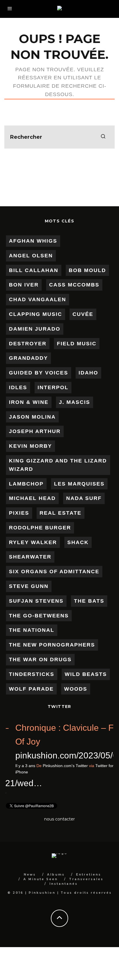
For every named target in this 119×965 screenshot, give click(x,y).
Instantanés (63, 884)
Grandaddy (28, 358)
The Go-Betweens (39, 616)
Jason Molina (32, 417)
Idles (18, 387)
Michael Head (32, 498)
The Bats (89, 601)
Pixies (19, 513)
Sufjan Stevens (36, 601)
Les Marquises (79, 484)
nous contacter (59, 819)
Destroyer (28, 343)
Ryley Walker (33, 542)
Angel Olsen (31, 255)
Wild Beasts (86, 674)
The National (31, 630)
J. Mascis (74, 402)
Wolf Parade (31, 689)
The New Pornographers (52, 645)
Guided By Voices (38, 373)
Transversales (86, 879)
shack (78, 542)
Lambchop (26, 484)
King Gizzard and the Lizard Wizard (58, 465)
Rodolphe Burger (40, 528)
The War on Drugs (40, 659)
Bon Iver (24, 285)
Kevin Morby (30, 446)
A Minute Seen (40, 879)
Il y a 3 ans (68, 765)
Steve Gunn (29, 586)
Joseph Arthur (35, 431)
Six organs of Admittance (54, 571)
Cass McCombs (74, 285)
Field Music (76, 343)
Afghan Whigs (33, 241)
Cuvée (82, 314)
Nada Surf (84, 498)
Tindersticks (31, 674)
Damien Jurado (34, 329)
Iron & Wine (29, 402)
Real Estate (60, 513)
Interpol (53, 387)
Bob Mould (87, 270)
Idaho (88, 373)
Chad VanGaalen (37, 299)
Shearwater (30, 557)
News (30, 874)
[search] (103, 137)
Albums (56, 874)
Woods (75, 689)
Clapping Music (35, 314)
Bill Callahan (33, 270)
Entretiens (88, 874)
